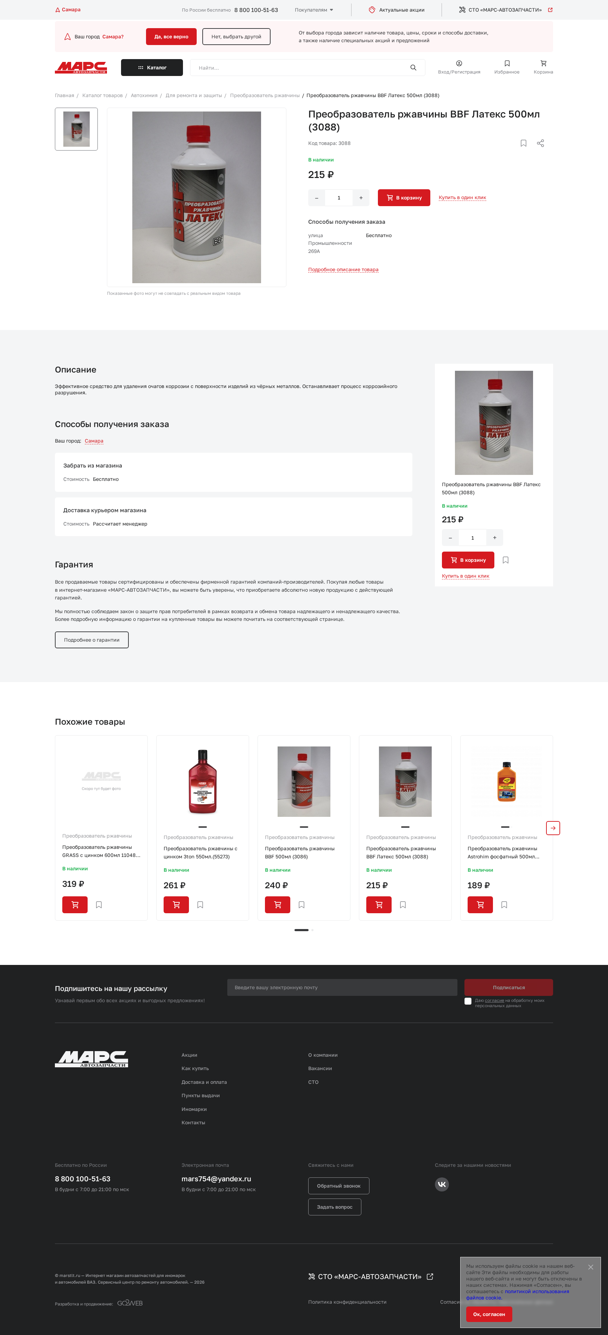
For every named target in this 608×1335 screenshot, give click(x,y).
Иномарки (194, 1109)
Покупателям (311, 10)
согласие (494, 1000)
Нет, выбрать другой (236, 36)
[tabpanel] (101, 827)
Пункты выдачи (201, 1095)
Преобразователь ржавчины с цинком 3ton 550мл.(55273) (201, 852)
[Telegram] (504, 151)
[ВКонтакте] (515, 151)
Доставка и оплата (204, 1082)
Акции (189, 1055)
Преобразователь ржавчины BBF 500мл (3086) (300, 852)
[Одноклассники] (526, 151)
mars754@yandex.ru (216, 1178)
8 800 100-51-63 (256, 9)
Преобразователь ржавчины (97, 836)
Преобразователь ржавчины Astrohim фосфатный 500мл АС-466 (502, 852)
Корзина (543, 72)
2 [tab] (312, 930)
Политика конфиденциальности (347, 1302)
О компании (323, 1055)
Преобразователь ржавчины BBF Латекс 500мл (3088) (401, 852)
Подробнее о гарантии (92, 640)
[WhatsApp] (538, 151)
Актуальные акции (402, 10)
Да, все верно (171, 36)
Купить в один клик (462, 197)
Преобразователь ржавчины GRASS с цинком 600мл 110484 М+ (100, 851)
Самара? (113, 36)
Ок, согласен (489, 1314)
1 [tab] (301, 930)
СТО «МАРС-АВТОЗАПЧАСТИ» (505, 10)
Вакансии (320, 1068)
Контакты (193, 1122)
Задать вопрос (335, 1207)
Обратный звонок (339, 1186)
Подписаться (509, 987)
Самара (94, 441)
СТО (313, 1082)
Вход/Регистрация (459, 72)
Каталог (157, 67)
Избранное (507, 72)
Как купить (195, 1068)
